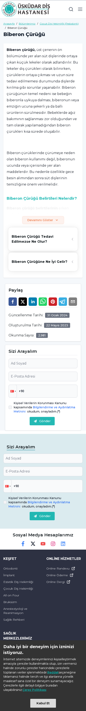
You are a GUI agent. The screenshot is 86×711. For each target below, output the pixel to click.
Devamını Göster (40, 220)
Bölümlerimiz (27, 23)
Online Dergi (55, 582)
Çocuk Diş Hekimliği (18, 588)
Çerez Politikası (34, 690)
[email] (73, 301)
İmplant (9, 575)
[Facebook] (22, 543)
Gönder (45, 421)
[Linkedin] (63, 543)
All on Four (11, 595)
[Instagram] (53, 543)
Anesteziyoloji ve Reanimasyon (15, 611)
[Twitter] (32, 543)
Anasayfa (9, 23)
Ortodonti (10, 568)
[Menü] (80, 9)
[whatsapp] (43, 301)
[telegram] (63, 301)
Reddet (53, 672)
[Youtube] (43, 543)
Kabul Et (43, 703)
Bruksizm (10, 602)
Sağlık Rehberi (13, 619)
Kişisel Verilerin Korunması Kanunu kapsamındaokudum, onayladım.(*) (44, 407)
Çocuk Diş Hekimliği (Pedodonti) (59, 23)
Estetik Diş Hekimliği (18, 582)
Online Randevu (58, 568)
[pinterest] (53, 301)
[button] (13, 391)
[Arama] (71, 9)
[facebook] (13, 301)
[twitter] (23, 301)
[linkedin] (33, 301)
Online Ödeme (57, 575)
